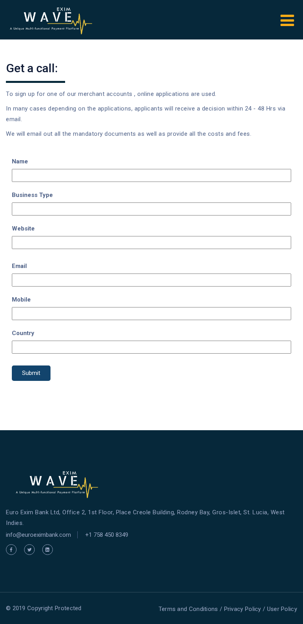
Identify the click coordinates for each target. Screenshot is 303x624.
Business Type (32, 195)
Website (23, 228)
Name (20, 161)
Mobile (21, 299)
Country (23, 333)
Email (19, 266)
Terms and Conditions (188, 609)
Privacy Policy (242, 609)
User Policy (282, 609)
